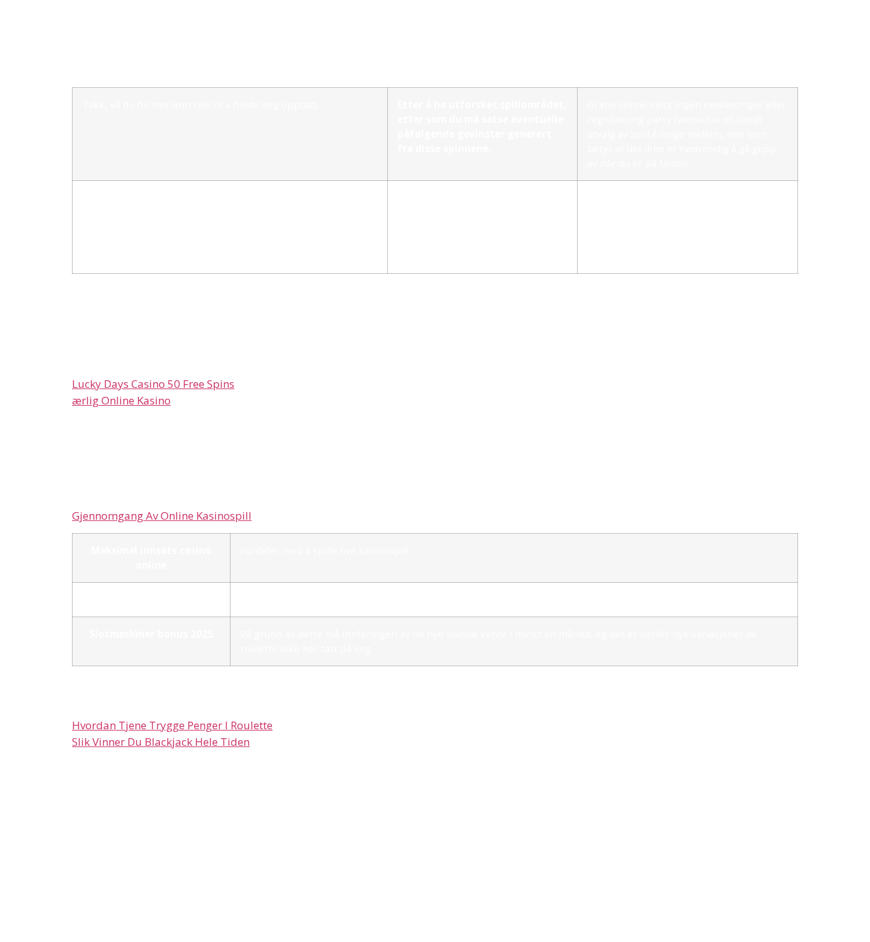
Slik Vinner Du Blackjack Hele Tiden (161, 741)
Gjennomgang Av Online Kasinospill (162, 515)
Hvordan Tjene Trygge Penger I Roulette (172, 725)
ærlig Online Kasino (121, 400)
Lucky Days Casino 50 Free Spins (153, 383)
